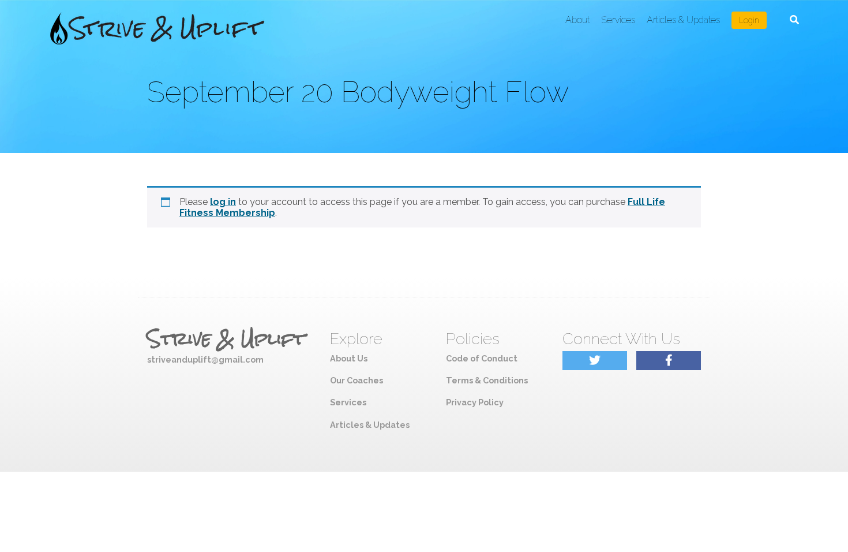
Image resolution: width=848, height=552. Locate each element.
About (577, 19)
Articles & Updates (683, 19)
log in (223, 201)
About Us (348, 358)
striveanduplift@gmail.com (205, 359)
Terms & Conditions (487, 380)
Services (618, 19)
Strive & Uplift (226, 339)
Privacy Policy (475, 402)
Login (749, 20)
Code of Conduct (481, 358)
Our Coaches (356, 380)
